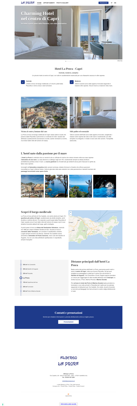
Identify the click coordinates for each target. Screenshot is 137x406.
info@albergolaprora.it (68, 381)
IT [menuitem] (111, 3)
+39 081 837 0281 (70, 377)
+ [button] (70, 212)
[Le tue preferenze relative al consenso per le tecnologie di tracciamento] (2, 404)
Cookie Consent (80, 386)
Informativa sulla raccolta (68, 404)
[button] (120, 32)
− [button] (70, 215)
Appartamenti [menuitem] (49, 3)
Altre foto (119, 61)
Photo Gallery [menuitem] (62, 3)
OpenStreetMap (114, 249)
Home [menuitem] (39, 3)
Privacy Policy (64, 386)
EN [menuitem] (115, 3)
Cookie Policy (72, 386)
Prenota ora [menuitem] (103, 3)
